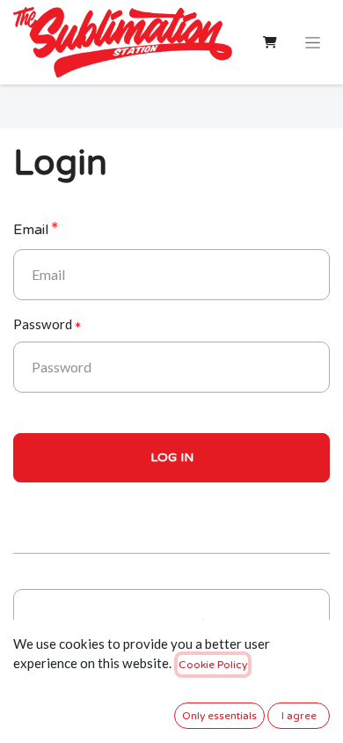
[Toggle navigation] (313, 42)
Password (42, 324)
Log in (171, 457)
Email (30, 230)
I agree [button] (299, 716)
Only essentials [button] (219, 716)
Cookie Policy (213, 664)
